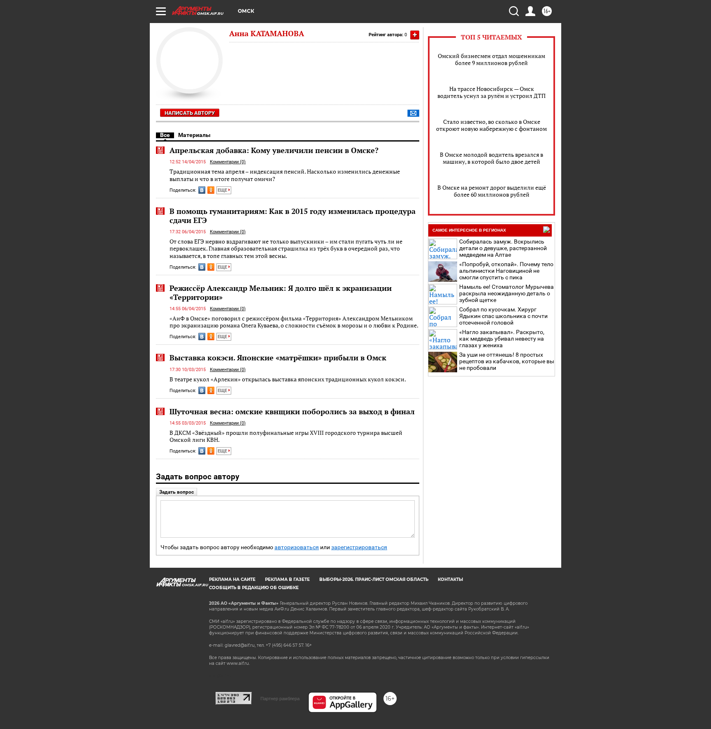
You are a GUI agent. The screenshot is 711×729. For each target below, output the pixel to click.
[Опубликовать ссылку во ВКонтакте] (201, 190)
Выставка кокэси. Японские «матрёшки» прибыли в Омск (278, 357)
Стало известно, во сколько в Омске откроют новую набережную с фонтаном (491, 125)
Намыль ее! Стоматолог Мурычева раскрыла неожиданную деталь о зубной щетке (506, 293)
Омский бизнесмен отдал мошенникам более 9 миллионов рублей (491, 59)
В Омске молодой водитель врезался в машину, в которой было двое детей (491, 158)
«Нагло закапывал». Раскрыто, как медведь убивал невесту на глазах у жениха (501, 338)
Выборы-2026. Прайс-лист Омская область (373, 579)
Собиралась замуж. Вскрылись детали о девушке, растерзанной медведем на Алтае (503, 248)
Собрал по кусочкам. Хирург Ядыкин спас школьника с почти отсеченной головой (503, 316)
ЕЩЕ (223, 190)
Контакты (450, 579)
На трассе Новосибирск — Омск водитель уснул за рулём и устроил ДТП (491, 92)
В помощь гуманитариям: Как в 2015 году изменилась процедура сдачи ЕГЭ (293, 215)
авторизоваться (296, 547)
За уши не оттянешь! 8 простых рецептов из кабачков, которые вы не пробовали (506, 361)
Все (165, 135)
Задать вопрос (176, 492)
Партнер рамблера (280, 698)
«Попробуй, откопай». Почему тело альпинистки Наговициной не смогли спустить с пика (506, 271)
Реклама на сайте (232, 579)
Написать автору (190, 113)
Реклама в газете (287, 579)
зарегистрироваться (359, 547)
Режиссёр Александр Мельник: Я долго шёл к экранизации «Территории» (281, 292)
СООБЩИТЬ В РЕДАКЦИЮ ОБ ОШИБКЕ (254, 587)
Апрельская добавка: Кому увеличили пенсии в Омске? (274, 150)
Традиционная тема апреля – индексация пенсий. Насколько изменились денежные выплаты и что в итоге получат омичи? (285, 175)
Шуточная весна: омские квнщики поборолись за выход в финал (292, 411)
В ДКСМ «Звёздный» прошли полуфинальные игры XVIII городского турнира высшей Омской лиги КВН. (286, 436)
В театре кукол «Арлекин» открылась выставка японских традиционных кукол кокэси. (288, 379)
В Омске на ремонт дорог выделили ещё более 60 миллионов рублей (491, 191)
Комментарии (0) (228, 162)
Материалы (194, 135)
